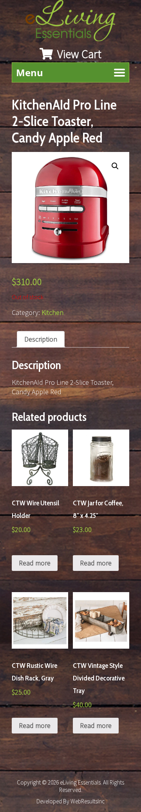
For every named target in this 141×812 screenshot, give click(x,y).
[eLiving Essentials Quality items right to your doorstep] (74, 22)
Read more (35, 562)
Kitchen (52, 312)
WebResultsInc (87, 801)
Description (40, 339)
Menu (29, 72)
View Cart (78, 53)
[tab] (41, 339)
